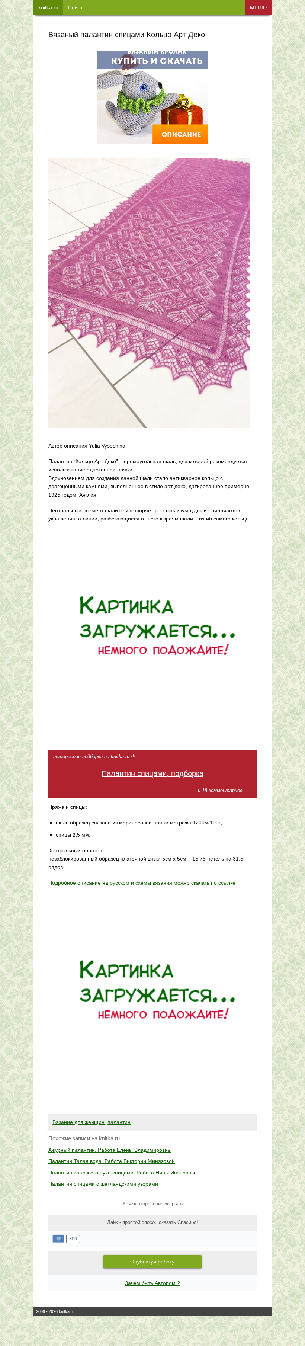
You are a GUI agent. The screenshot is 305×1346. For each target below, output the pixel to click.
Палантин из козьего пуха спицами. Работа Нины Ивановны (121, 1173)
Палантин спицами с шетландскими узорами (103, 1184)
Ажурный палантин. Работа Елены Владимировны (109, 1150)
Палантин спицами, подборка (152, 773)
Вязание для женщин (78, 1122)
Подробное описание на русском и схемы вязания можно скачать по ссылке (141, 883)
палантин (119, 1122)
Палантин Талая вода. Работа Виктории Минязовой (111, 1161)
